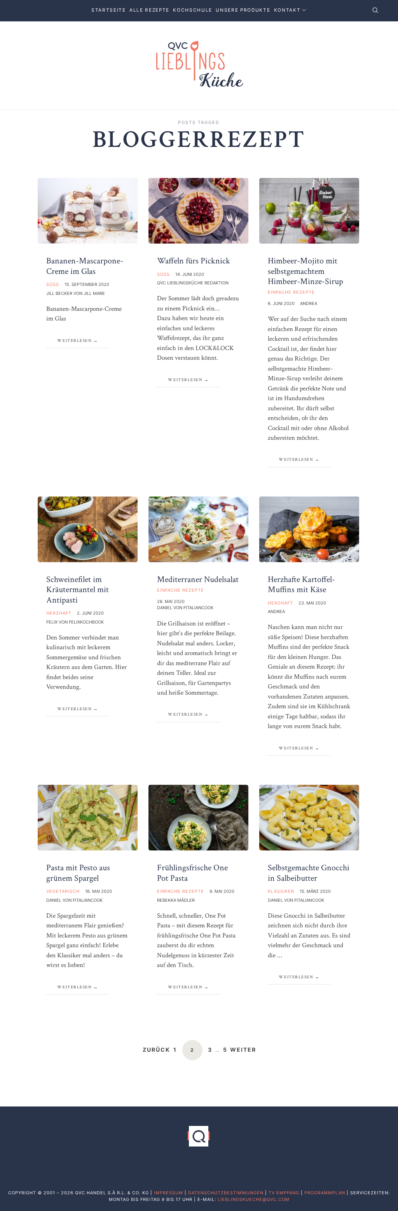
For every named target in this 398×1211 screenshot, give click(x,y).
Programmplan (324, 1192)
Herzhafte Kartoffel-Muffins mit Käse (301, 584)
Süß (52, 284)
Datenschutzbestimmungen (226, 1192)
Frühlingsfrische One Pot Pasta (192, 872)
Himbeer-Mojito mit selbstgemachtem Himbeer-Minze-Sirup (305, 271)
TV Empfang (284, 1192)
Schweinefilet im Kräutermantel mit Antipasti (77, 590)
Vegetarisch (63, 891)
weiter (243, 1049)
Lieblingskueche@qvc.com (254, 1199)
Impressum (168, 1192)
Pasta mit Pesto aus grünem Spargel (78, 872)
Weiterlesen (75, 340)
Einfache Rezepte (291, 292)
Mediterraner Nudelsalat (198, 579)
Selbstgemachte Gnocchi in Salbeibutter (308, 872)
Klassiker (281, 891)
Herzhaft (59, 613)
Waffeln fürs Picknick (193, 261)
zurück (156, 1049)
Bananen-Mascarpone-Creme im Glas (84, 266)
